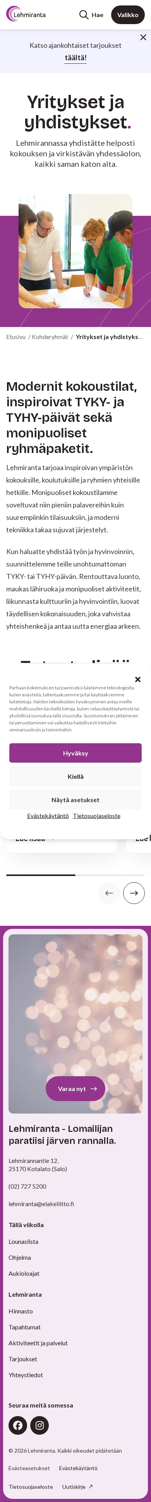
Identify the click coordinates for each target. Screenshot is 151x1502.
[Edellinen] (109, 893)
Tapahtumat (25, 1327)
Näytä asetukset (75, 799)
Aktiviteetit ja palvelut (38, 1342)
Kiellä (76, 776)
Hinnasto (21, 1311)
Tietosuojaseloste (96, 815)
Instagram (39, 1425)
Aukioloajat (24, 1273)
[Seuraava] (134, 893)
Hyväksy (75, 752)
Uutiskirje (74, 1486)
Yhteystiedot (26, 1374)
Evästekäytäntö (48, 815)
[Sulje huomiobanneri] (143, 37)
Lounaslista (23, 1241)
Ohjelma (20, 1257)
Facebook (18, 1425)
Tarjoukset (23, 1358)
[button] (138, 679)
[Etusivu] (35, 13)
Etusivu (16, 336)
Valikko (128, 14)
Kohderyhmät (50, 336)
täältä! (76, 57)
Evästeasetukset (29, 1468)
